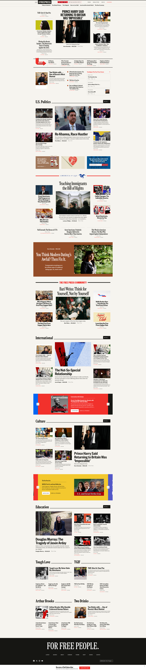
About (62, 654)
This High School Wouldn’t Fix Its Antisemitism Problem (82, 547)
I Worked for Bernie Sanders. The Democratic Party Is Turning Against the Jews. (44, 45)
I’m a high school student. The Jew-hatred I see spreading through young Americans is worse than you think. (82, 528)
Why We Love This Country (44, 220)
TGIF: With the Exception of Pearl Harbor (90, 585)
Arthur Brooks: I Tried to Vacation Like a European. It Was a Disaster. (53, 625)
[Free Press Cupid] (73, 162)
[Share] (94, 78)
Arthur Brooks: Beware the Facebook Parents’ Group (41, 624)
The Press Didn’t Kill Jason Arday (61, 462)
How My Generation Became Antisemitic (82, 525)
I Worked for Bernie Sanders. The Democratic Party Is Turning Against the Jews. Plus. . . (76, 73)
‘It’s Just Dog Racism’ (102, 22)
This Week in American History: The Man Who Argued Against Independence (98, 232)
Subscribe (109, 2)
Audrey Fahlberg (39, 151)
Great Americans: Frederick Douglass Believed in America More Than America (73, 232)
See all (106, 101)
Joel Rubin (42, 54)
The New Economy (99, 5)
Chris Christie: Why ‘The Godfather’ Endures (102, 44)
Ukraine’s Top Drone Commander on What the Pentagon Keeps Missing (100, 381)
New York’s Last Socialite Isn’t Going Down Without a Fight (92, 624)
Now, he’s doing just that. (73, 44)
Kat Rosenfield (100, 29)
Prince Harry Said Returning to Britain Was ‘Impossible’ (73, 15)
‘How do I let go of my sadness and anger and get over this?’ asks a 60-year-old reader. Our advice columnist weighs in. (60, 573)
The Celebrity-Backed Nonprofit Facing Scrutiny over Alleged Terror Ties (100, 356)
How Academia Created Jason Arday (100, 525)
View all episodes (84, 410)
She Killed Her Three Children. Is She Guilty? (61, 439)
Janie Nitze (49, 233)
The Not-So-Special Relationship (67, 371)
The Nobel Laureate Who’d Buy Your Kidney (79, 623)
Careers (70, 654)
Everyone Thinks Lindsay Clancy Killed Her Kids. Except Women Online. (44, 32)
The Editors (58, 141)
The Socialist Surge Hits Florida (41, 144)
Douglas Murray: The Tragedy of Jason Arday (51, 541)
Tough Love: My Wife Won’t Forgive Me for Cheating (65, 585)
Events (98, 654)
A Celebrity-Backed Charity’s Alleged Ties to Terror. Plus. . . (44, 378)
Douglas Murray (40, 551)
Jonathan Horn (97, 237)
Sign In (103, 2)
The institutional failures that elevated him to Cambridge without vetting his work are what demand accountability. (63, 465)
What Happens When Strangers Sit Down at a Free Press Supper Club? (44, 303)
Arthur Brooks (52, 616)
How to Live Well (74, 5)
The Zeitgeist (66, 5)
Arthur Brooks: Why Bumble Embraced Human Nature (59, 608)
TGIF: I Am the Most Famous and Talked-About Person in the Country (104, 586)
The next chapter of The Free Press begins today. (73, 321)
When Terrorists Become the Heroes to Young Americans (66, 62)
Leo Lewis (76, 532)
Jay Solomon (95, 364)
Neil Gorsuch (43, 233)
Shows (91, 654)
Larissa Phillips (67, 221)
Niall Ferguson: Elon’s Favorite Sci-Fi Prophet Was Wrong (92, 62)
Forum (89, 2)
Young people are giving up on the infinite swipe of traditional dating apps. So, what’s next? (54, 267)
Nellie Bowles (42, 16)
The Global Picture (56, 5)
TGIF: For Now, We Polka (79, 584)
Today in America (46, 5)
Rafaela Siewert (52, 83)
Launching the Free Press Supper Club (102, 324)
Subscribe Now (85, 667)
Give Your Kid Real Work (100, 547)
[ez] (36, 2)
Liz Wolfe (95, 553)
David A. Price (71, 237)
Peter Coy (76, 627)
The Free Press (72, 76)
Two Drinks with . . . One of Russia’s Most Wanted (57, 74)
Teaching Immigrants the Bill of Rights (73, 186)
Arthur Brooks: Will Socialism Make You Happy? (65, 624)
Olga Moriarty (42, 328)
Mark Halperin (95, 127)
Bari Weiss (67, 323)
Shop (84, 654)
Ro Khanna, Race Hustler (51, 61)
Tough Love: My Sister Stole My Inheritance (105, 61)
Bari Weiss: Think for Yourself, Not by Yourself (73, 291)
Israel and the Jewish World (86, 5)
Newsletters (96, 2)
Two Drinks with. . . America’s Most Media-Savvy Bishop (105, 624)
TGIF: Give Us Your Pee (44, 13)
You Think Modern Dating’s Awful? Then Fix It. (53, 257)
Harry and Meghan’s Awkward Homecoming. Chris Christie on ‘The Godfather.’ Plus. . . (76, 87)
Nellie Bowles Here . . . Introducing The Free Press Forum (102, 303)
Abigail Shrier (38, 590)
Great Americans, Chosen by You (102, 217)
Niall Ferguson (89, 65)
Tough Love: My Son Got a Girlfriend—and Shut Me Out (41, 585)
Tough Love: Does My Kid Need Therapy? (53, 584)
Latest (47, 654)
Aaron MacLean (64, 65)
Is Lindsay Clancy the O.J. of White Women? (79, 61)
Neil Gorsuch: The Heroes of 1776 (47, 230)
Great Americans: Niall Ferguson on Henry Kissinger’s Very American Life (44, 198)
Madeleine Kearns (103, 629)
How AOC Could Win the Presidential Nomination (100, 119)
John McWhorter (96, 532)
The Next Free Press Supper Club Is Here (44, 324)
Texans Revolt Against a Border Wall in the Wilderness (101, 142)
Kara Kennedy (66, 46)
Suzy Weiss (42, 36)
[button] (79, 46)
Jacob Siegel (58, 382)
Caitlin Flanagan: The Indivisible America (102, 197)
